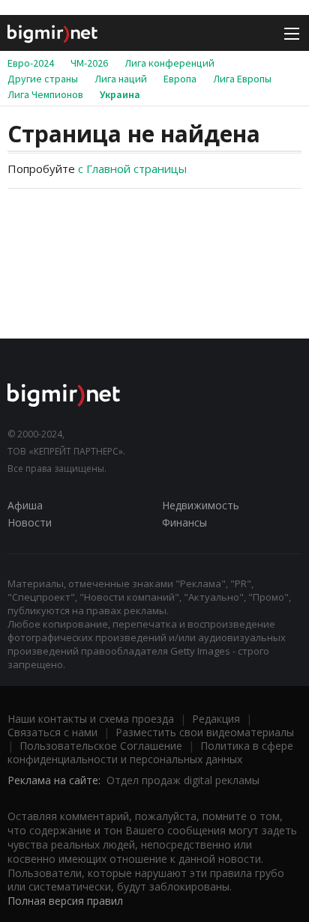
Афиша (25, 505)
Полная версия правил (65, 901)
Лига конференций (169, 63)
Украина (120, 94)
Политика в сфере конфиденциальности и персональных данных (150, 752)
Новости (30, 522)
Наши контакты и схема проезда (91, 719)
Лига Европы (242, 78)
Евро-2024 (31, 63)
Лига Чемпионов (45, 94)
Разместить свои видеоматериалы (205, 732)
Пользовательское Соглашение (101, 745)
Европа (180, 78)
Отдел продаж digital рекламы (183, 780)
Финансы (184, 522)
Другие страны (43, 78)
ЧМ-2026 (89, 63)
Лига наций (120, 78)
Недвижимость (200, 505)
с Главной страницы (132, 168)
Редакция (216, 719)
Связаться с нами (53, 732)
